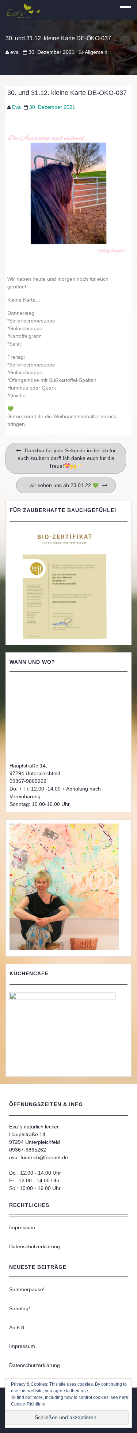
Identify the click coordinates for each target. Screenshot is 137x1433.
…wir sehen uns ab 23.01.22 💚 (61, 485)
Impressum (22, 1227)
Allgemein (96, 52)
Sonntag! (19, 1308)
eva (14, 52)
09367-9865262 (27, 781)
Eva (16, 107)
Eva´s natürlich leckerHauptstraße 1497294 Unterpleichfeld (34, 1134)
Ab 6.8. (17, 1327)
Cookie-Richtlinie (28, 1404)
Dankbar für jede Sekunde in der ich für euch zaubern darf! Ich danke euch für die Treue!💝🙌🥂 (67, 458)
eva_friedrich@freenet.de (38, 1157)
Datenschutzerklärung (34, 1246)
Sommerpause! (27, 1289)
